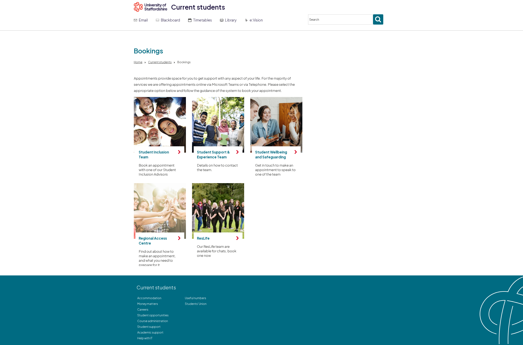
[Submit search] (378, 19)
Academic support (150, 332)
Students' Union (196, 304)
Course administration (152, 321)
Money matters (147, 304)
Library (231, 20)
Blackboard (170, 20)
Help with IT (144, 338)
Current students (198, 7)
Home (138, 62)
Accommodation (149, 298)
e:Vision (256, 20)
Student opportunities (153, 315)
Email (143, 20)
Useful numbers (195, 298)
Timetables (202, 20)
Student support (149, 326)
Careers (142, 309)
